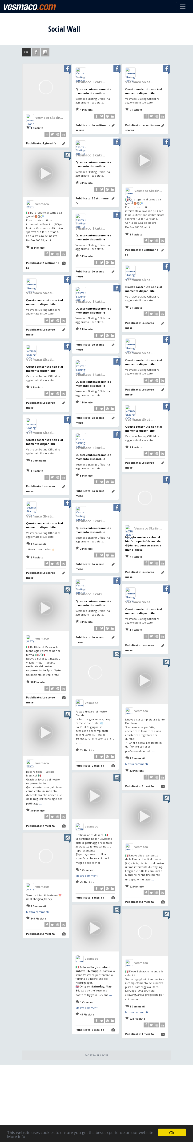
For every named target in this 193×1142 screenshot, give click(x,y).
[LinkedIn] (63, 134)
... (152, 226)
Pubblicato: (41, 143)
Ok (171, 1132)
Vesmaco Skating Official (54, 117)
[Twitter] (52, 134)
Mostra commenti (136, 764)
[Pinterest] (57, 134)
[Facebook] (46, 134)
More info (16, 1136)
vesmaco (42, 204)
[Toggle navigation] (182, 6)
